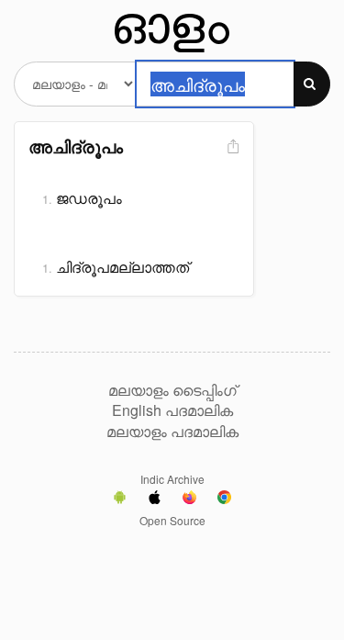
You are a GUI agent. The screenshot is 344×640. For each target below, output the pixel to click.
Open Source (172, 520)
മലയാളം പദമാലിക (172, 431)
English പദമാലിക (172, 410)
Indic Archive (172, 479)
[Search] (312, 84)
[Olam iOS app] (154, 499)
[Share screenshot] (231, 147)
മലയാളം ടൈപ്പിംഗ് (172, 390)
